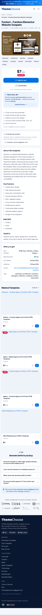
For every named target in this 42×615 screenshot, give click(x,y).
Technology (5, 568)
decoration (28, 61)
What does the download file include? (17, 475)
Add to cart (22, 80)
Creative (9, 14)
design (4, 64)
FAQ (3, 587)
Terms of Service (7, 584)
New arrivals (5, 549)
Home (3, 14)
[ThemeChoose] (11, 9)
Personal (4, 571)
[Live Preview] (32, 325)
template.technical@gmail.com (17, 142)
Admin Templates (7, 565)
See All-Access (20, 104)
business (22, 58)
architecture (14, 58)
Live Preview (22, 85)
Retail (3, 562)
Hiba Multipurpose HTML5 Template (16, 436)
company (13, 61)
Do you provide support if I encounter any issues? (18, 482)
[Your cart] (34, 9)
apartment (5, 58)
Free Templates (7, 543)
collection (5, 61)
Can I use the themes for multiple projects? (19, 469)
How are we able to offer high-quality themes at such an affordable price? (20, 462)
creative (20, 61)
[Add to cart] (37, 325)
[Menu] (38, 9)
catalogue (30, 58)
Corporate (5, 556)
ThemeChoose (11, 601)
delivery (36, 61)
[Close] (39, 3)
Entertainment (6, 574)
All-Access (5, 546)
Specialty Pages (7, 577)
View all (34, 287)
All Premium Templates (9, 540)
